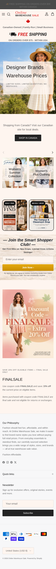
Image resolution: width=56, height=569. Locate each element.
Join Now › (28, 267)
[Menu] (3, 14)
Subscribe (28, 513)
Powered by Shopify (34, 558)
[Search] (10, 14)
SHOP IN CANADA (28, 138)
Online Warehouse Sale (17, 558)
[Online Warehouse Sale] (28, 14)
